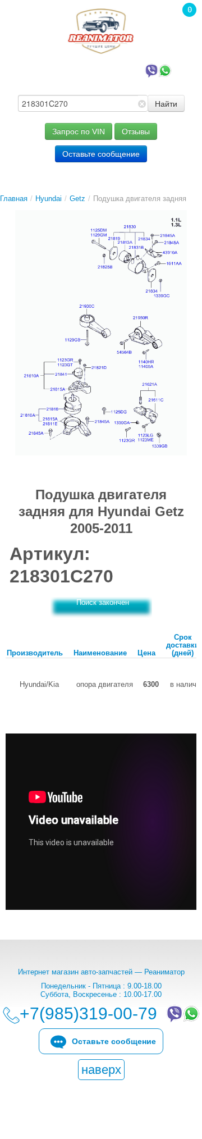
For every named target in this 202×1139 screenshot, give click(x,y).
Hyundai (48, 198)
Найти (166, 103)
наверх (101, 1070)
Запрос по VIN (78, 131)
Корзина (183, 25)
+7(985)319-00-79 (90, 69)
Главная (13, 198)
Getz (77, 198)
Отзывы (136, 131)
